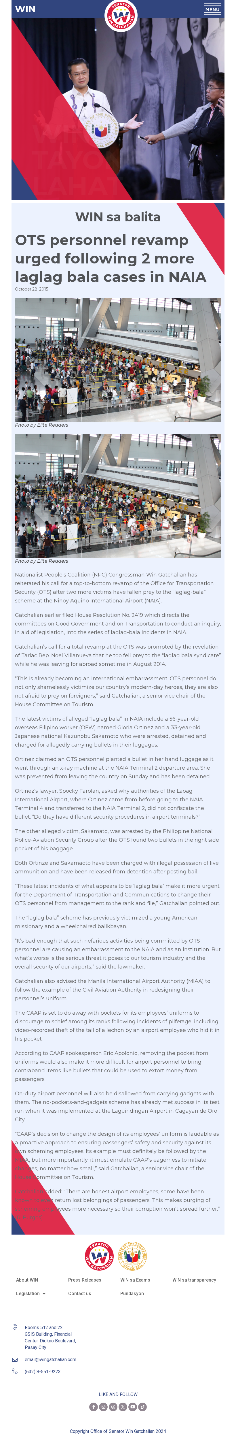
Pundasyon (132, 1293)
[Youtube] (132, 1407)
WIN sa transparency (194, 1280)
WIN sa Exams (135, 1280)
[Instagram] (103, 1407)
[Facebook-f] (93, 1407)
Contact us (79, 1293)
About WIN (27, 1280)
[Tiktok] (142, 1407)
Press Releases (84, 1280)
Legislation (28, 1293)
